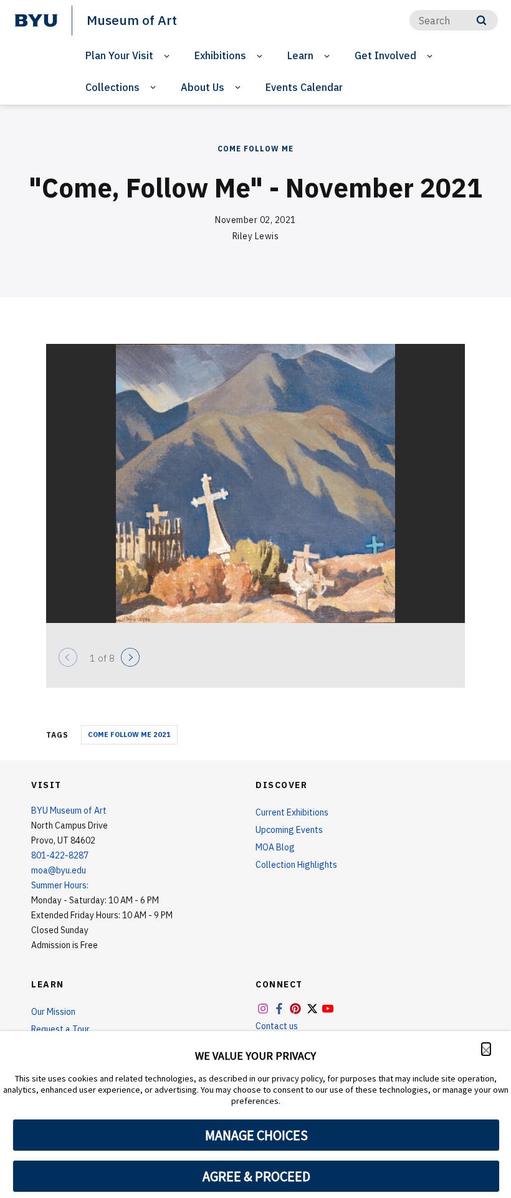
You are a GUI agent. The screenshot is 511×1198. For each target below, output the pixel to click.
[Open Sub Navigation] (168, 55)
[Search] (481, 20)
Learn (300, 55)
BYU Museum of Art (69, 810)
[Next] (130, 657)
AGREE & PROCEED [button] (256, 1176)
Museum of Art (132, 20)
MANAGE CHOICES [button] (256, 1135)
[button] (486, 1049)
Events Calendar (304, 87)
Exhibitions (220, 55)
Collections (112, 87)
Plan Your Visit (119, 55)
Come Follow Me (255, 148)
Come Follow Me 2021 (129, 734)
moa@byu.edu (58, 870)
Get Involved (385, 55)
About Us (202, 87)
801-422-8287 (59, 855)
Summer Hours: (59, 885)
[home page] (36, 20)
